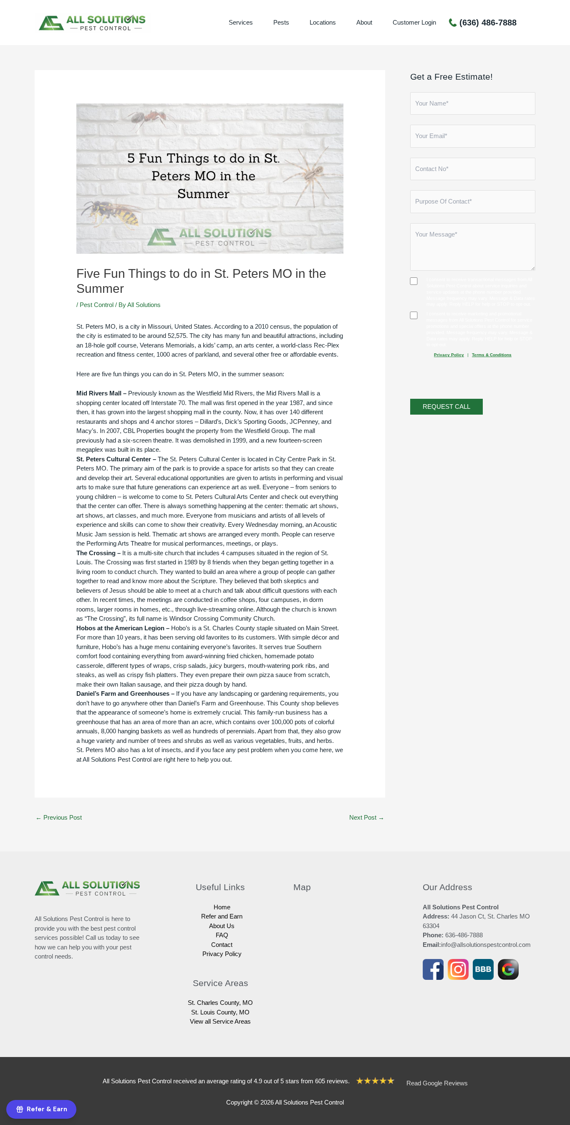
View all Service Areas (220, 1021)
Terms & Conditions (492, 355)
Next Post (366, 817)
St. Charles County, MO (220, 1002)
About (364, 22)
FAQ (222, 935)
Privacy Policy (449, 355)
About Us (222, 925)
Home (222, 907)
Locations (323, 22)
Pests (281, 22)
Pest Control (96, 304)
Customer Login (414, 22)
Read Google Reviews (437, 1083)
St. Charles (218, 628)
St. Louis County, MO (220, 1012)
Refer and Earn (221, 916)
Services (241, 22)
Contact (221, 944)
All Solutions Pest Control (117, 759)
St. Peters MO (198, 374)
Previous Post (58, 817)
